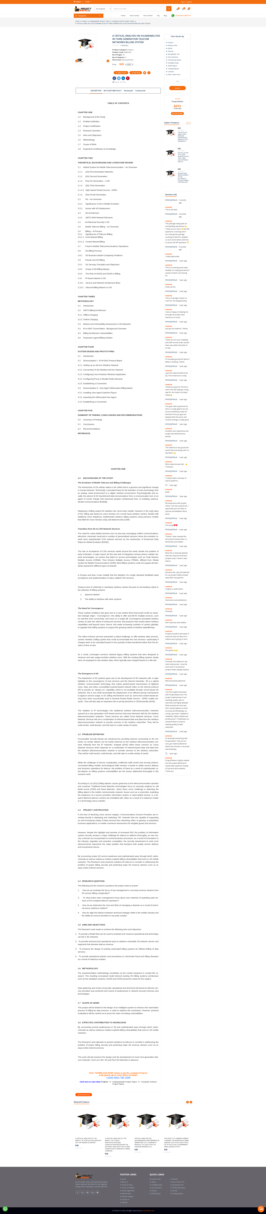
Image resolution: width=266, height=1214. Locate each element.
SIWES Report (172, 66)
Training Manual (173, 69)
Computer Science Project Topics (123, 21)
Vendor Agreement (128, 1191)
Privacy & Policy (127, 1185)
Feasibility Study (173, 63)
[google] (83, 1192)
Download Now (84, 1095)
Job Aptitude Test (173, 54)
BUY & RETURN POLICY (113, 91)
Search (177, 88)
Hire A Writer (148, 15)
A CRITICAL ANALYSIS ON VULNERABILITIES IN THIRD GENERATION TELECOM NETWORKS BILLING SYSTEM (112, 23)
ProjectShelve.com (148, 1211)
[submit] (168, 8)
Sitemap (124, 1202)
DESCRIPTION (96, 91)
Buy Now (137, 73)
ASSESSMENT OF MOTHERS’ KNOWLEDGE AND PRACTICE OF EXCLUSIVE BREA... (184, 157)
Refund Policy (126, 1194)
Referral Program (127, 1196)
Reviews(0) (128, 91)
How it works (134, 15)
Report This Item (120, 82)
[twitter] (88, 1192)
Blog (165, 15)
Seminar (170, 51)
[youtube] (98, 1192)
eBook (169, 48)
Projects (84, 21)
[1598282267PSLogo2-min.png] (82, 8)
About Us (125, 1182)
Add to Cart (122, 73)
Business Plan (172, 45)
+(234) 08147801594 (183, 15)
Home (123, 15)
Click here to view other (90, 1082)
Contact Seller (178, 113)
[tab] (96, 90)
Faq (158, 15)
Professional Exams (174, 60)
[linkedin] (93, 1192)
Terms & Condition (128, 1188)
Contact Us (125, 1199)
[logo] (84, 1175)
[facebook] (78, 1192)
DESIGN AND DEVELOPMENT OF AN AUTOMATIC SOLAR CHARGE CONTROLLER (183, 136)
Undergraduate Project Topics (99, 21)
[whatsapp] (5, 1208)
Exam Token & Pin (173, 74)
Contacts (170, 72)
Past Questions (172, 57)
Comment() (140, 91)
